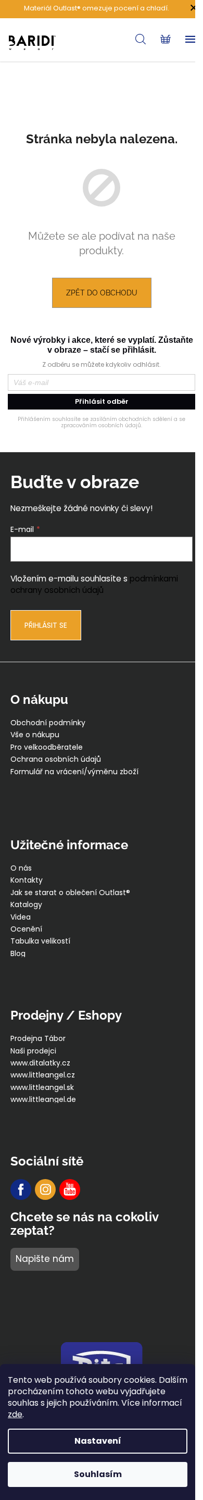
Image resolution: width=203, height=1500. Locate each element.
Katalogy (26, 905)
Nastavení (97, 1441)
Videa (20, 917)
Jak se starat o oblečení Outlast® (70, 893)
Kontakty (26, 880)
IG (45, 1189)
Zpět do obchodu (101, 293)
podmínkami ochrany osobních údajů (94, 584)
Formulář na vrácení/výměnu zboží (74, 772)
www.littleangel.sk (42, 1088)
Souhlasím (98, 1474)
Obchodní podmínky (47, 723)
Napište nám (45, 1259)
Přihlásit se (45, 625)
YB (69, 1189)
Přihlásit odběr (102, 401)
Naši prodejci (33, 1051)
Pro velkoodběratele (46, 747)
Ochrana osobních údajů (55, 759)
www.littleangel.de (43, 1100)
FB (20, 1189)
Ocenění (26, 929)
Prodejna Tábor (38, 1039)
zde (15, 1414)
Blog (18, 954)
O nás (21, 868)
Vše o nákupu (34, 735)
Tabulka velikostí (40, 941)
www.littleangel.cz (42, 1075)
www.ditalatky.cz (40, 1063)
